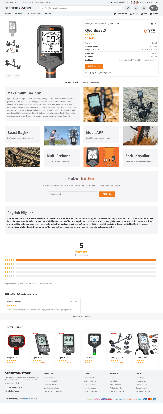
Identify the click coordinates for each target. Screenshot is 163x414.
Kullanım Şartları (89, 378)
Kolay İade (114, 381)
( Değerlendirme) (103, 34)
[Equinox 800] (42, 343)
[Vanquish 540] (16, 343)
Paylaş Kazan (39, 2)
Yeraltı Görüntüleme (51, 388)
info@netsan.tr (13, 391)
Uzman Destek (141, 384)
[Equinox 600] (68, 343)
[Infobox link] (117, 2)
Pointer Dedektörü (51, 381)
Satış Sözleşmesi (90, 388)
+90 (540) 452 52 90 (15, 387)
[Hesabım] (144, 8)
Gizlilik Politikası (89, 381)
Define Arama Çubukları (53, 391)
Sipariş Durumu (141, 388)
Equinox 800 (37, 358)
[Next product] (155, 23)
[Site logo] (18, 8)
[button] (8, 76)
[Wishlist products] (136, 8)
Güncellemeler (115, 384)
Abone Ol (18, 2)
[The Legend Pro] (120, 343)
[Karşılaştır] (128, 8)
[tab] (71, 81)
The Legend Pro (117, 358)
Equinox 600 (63, 358)
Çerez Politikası (89, 384)
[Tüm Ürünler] (152, 23)
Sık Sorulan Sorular (143, 391)
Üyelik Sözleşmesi (90, 391)
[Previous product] (149, 23)
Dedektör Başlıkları (51, 384)
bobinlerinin (38, 227)
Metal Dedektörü (50, 378)
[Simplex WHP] (146, 343)
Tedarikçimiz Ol (28, 2)
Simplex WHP (142, 358)
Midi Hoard (89, 358)
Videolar (48, 2)
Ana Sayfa (89, 24)
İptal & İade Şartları (117, 391)
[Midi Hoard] (94, 343)
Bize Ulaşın (140, 378)
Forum (112, 378)
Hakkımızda (9, 2)
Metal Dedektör (101, 24)
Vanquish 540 (12, 358)
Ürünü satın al (94, 66)
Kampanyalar (141, 381)
